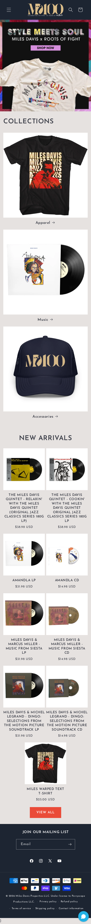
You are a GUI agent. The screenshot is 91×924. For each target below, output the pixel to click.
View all (45, 812)
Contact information (71, 908)
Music (43, 320)
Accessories (42, 417)
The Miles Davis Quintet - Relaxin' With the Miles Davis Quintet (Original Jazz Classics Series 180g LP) (24, 508)
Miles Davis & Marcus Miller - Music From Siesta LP (24, 646)
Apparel (43, 223)
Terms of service (21, 908)
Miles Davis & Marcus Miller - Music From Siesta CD (67, 646)
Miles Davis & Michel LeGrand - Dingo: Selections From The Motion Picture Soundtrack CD (67, 721)
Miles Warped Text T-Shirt (45, 791)
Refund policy (69, 901)
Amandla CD (67, 580)
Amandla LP (24, 580)
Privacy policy (48, 901)
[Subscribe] (70, 844)
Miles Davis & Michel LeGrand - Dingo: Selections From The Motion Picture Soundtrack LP (24, 721)
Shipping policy (45, 908)
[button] (9, 10)
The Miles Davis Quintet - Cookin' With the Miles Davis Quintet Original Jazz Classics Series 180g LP (67, 508)
